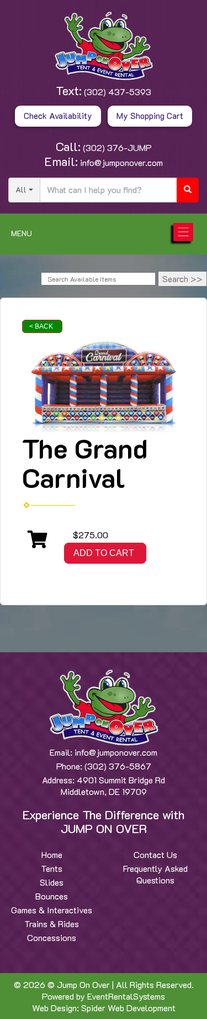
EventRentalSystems (126, 996)
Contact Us (155, 854)
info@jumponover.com (120, 162)
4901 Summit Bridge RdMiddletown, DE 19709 (113, 785)
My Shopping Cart (149, 115)
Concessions (51, 937)
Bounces (51, 896)
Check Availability (58, 115)
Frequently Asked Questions (155, 874)
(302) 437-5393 (116, 91)
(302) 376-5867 (117, 766)
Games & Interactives (51, 910)
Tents (51, 868)
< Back (41, 326)
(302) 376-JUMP (116, 147)
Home (51, 854)
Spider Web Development (128, 1007)
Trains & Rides (51, 923)
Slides (51, 882)
